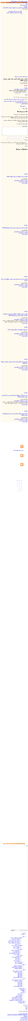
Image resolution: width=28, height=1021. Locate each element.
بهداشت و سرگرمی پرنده (16, 937)
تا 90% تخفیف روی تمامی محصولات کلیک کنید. (16, 2)
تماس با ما (19, 995)
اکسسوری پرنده (18, 963)
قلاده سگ (20, 974)
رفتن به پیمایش (23, 1)
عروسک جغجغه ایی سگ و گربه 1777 (17, 329)
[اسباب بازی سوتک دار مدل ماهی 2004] (17, 152)
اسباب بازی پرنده (15, 938)
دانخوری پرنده (16, 947)
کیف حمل (17, 958)
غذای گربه (19, 982)
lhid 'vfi (21, 101)
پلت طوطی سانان (15, 950)
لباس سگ (20, 976)
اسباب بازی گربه (15, 101)
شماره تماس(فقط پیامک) (18, 450)
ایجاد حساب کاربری (23, 1013)
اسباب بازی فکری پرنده (14, 942)
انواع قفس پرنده (15, 956)
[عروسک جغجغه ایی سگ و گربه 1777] (18, 324)
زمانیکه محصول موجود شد (20, 91)
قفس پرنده (19, 955)
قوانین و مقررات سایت (17, 998)
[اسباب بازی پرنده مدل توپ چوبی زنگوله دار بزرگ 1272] (17, 254)
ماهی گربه (9, 101)
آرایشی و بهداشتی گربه (17, 979)
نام (26, 137)
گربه (5, 99)
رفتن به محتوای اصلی (15, 1)
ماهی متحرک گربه (20, 102)
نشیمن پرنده (16, 960)
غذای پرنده (19, 949)
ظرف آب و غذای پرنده (17, 945)
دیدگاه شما (24, 126)
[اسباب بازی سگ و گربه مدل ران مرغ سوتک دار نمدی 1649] (14, 407)
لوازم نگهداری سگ (18, 977)
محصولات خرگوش (18, 965)
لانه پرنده (17, 959)
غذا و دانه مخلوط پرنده (14, 953)
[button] (23, 181)
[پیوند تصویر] (13, 570)
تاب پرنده (17, 944)
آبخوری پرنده (16, 946)
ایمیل (25, 139)
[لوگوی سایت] (22, 6)
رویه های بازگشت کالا (17, 997)
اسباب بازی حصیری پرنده (13, 941)
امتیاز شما (24, 123)
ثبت (26, 94)
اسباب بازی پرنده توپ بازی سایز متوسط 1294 (14, 227)
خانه (26, 76)
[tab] (22, 106)
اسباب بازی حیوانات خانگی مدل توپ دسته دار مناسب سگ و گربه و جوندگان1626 (15, 314)
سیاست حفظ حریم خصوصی (15, 1000)
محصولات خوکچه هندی (17, 967)
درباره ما (20, 993)
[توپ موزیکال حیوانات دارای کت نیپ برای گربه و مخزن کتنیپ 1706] (15, 370)
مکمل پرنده (16, 954)
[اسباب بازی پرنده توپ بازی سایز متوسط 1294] (17, 203)
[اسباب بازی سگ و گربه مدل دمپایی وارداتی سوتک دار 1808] (16, 337)
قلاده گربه (19, 983)
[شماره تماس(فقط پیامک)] (21, 447)
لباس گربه (19, 984)
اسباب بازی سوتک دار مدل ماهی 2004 (17, 176)
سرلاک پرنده (16, 951)
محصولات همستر (18, 968)
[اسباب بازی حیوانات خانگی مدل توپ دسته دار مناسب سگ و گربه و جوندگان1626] (14, 289)
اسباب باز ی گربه (21, 99)
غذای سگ (20, 973)
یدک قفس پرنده (18, 961)
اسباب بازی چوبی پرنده (14, 940)
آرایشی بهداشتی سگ (17, 970)
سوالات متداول (18, 996)
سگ (24, 76)
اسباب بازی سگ (18, 76)
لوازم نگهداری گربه (17, 986)
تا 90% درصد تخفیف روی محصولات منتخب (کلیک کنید (15, 7)
